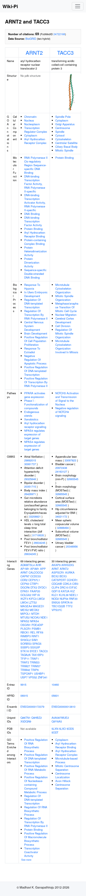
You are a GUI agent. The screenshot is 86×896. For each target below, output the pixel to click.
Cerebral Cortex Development (64, 320)
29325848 (30, 479)
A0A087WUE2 (60, 718)
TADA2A (25, 655)
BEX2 (55, 576)
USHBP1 (39, 673)
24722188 (59, 34)
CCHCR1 (72, 580)
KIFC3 (33, 599)
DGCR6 (25, 587)
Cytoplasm (30, 135)
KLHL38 (63, 595)
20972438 (61, 468)
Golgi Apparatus (65, 124)
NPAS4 (34, 621)
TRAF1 (34, 659)
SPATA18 (66, 602)
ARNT (24, 572)
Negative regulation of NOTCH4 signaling (66, 412)
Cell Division (62, 326)
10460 (55, 685)
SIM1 (35, 640)
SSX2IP (35, 647)
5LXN (55, 729)
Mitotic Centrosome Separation (67, 768)
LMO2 (41, 599)
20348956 (72, 546)
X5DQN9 (25, 721)
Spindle (59, 132)
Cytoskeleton (63, 139)
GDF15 (56, 591)
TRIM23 (34, 662)
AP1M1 (24, 569)
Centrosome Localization (62, 775)
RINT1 (35, 636)
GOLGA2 (25, 595)
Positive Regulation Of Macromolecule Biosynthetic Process (36, 838)
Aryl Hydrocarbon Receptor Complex (35, 141)
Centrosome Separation (62, 786)
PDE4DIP (37, 625)
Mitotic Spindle (64, 150)
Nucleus (29, 120)
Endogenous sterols (31, 414)
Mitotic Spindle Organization (64, 298)
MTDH (35, 614)
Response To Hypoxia (32, 286)
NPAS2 (24, 621)
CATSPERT (59, 580)
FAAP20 (35, 591)
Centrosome (62, 128)
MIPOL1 (25, 614)
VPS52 (32, 677)
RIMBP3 (25, 636)
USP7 (24, 677)
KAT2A (65, 591)
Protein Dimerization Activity (31, 262)
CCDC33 (35, 576)
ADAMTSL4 (27, 565)
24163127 (61, 471)
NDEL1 (73, 595)
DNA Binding (32, 214)
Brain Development (35, 333)
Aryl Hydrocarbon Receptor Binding (34, 234)
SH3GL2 (25, 640)
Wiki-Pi (10, 6)
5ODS (70, 729)
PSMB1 (36, 629)
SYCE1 (34, 651)
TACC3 (65, 52)
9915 (23, 685)
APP (43, 569)
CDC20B (57, 584)
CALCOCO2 (36, 572)
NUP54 (64, 599)
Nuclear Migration (65, 315)
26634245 (39, 543)
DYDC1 (42, 587)
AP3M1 (34, 569)
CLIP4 (55, 587)
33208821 (35, 516)
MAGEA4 (26, 606)
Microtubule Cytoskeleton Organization (63, 288)
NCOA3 (35, 617)
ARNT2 (34, 52)
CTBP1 (34, 584)
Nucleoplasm (32, 124)
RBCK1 (24, 632)
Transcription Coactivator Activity (32, 852)
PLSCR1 (25, 629)
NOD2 (55, 599)
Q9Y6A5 (57, 721)
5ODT (55, 732)
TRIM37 (35, 666)
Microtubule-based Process (66, 760)
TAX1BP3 (37, 655)
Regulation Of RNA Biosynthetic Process (35, 811)
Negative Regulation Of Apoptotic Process (35, 359)
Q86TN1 (25, 718)
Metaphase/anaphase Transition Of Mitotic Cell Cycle (66, 307)
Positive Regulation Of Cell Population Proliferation (36, 341)
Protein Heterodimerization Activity (35, 251)
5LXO (62, 729)
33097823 (70, 460)
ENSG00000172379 (32, 707)
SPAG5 (36, 644)
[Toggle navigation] (77, 6)
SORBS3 (26, 644)
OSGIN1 (25, 625)
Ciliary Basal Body (66, 147)
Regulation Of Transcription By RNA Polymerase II (36, 314)
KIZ (72, 591)
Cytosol (59, 135)
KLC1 (55, 595)
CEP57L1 (34, 580)
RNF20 (73, 599)
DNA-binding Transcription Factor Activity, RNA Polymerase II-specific (34, 183)
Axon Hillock (63, 781)
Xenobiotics (31, 419)
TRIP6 (35, 670)
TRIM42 (25, 670)
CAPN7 (24, 576)
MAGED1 (38, 606)
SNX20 (56, 602)
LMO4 (24, 602)
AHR (38, 565)
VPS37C (57, 610)
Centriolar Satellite (66, 143)
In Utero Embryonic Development (36, 294)
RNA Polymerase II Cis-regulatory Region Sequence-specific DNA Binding (36, 165)
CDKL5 (67, 584)
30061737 (30, 464)
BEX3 (63, 576)
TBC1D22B (58, 606)
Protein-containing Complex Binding (35, 242)
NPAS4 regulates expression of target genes (34, 434)
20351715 (30, 486)
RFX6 (39, 632)
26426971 (30, 494)
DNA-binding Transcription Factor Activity (33, 221)
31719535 (38, 535)
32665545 (72, 479)
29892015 (30, 460)
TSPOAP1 (26, 673)
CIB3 (75, 584)
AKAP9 (56, 565)
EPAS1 (24, 591)
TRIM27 (25, 666)
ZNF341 (42, 677)
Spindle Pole (63, 117)
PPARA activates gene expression (34, 395)
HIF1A (36, 595)
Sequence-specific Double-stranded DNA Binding (35, 273)
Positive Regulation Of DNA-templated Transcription (36, 371)
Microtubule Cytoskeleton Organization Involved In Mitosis (66, 346)
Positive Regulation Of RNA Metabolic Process (36, 769)
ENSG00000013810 (63, 707)
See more (26, 859)
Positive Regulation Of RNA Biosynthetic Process (36, 745)
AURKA (70, 572)
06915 (24, 696)
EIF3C (73, 587)
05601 (55, 696)
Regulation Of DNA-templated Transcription (33, 303)
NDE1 (44, 617)
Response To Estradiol (32, 350)
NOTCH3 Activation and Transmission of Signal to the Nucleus (67, 398)
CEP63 (24, 584)
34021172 (61, 516)
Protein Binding (33, 229)
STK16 (24, 651)
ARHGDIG (67, 565)
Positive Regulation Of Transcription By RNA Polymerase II (36, 382)
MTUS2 (25, 617)
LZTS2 (33, 602)
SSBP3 (24, 647)
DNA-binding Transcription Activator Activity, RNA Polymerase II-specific (35, 202)
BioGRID (30, 39)
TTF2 (69, 606)
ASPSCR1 (58, 572)
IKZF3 (24, 599)
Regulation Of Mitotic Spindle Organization (64, 333)
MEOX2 (34, 610)
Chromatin (30, 117)
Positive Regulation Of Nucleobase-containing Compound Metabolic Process (36, 784)
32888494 (63, 528)
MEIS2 (24, 610)
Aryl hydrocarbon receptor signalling (35, 425)
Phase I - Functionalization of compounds (36, 404)
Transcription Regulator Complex (35, 130)
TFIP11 (24, 659)
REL (32, 632)
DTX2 (33, 587)
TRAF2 (24, 662)
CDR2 (24, 580)
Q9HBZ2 (36, 718)
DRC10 (64, 587)
